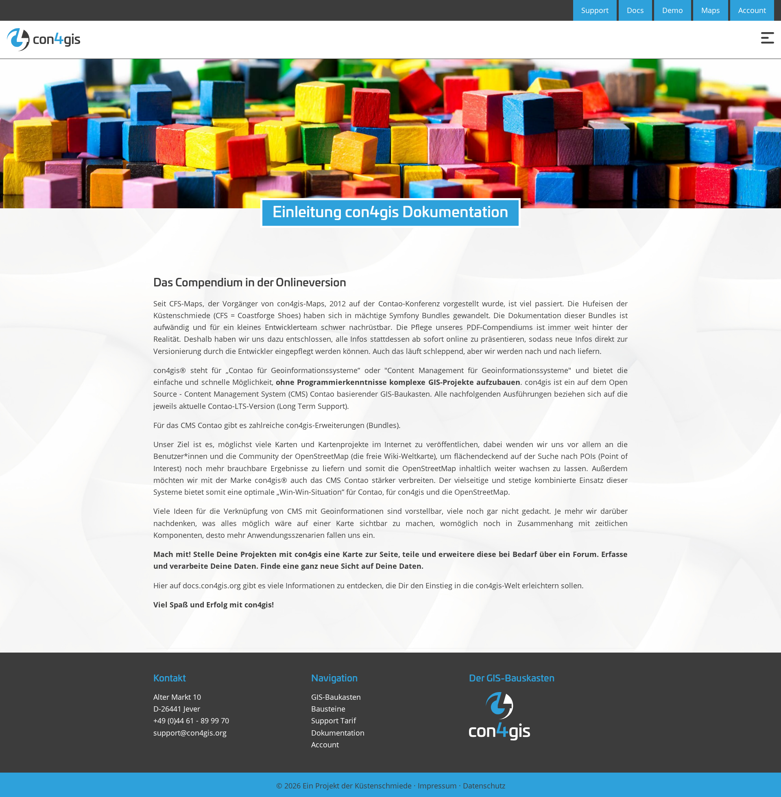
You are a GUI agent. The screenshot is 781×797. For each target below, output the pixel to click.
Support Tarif (333, 720)
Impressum (437, 785)
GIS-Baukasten (336, 697)
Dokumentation (337, 733)
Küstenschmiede (383, 785)
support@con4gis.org (190, 733)
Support (595, 10)
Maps (710, 10)
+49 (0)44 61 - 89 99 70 (191, 720)
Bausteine (328, 709)
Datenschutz (484, 785)
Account (752, 10)
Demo (672, 10)
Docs (635, 10)
